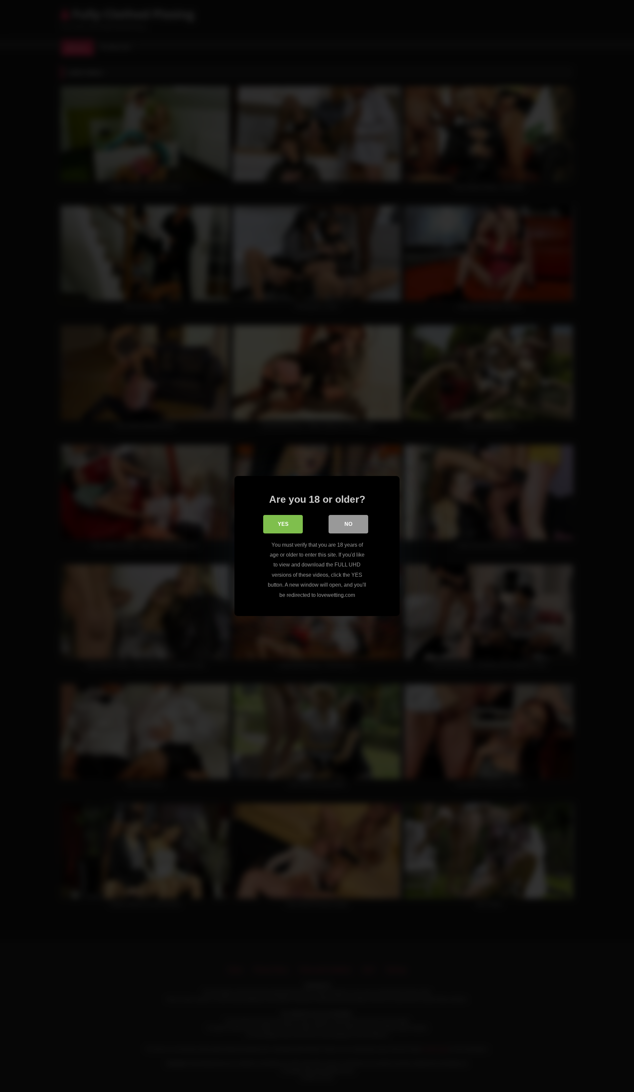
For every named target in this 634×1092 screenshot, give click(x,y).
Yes (283, 524)
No (348, 524)
